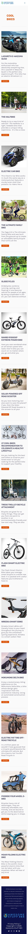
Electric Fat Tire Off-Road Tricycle (12, 739)
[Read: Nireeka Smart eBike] (14, 607)
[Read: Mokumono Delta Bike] (14, 663)
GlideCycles (8, 281)
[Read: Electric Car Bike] (14, 156)
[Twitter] (8, 931)
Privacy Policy (13, 924)
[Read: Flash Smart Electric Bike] (14, 548)
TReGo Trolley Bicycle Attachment (13, 505)
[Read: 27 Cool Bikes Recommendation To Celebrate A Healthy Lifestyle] (14, 432)
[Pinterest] (19, 931)
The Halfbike (8, 117)
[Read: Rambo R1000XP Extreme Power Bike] (14, 323)
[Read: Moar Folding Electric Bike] (14, 840)
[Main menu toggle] (25, 3)
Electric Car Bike (10, 171)
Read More (5, 81)
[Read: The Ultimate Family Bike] (14, 210)
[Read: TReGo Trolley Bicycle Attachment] (14, 490)
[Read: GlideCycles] (14, 267)
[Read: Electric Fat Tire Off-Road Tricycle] (14, 723)
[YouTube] (16, 931)
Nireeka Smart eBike (12, 621)
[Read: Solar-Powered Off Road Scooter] (14, 379)
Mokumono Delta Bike (12, 677)
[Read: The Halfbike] (14, 102)
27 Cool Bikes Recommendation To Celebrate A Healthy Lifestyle (12, 447)
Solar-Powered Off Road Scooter (11, 395)
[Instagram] (11, 931)
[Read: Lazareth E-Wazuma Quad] (14, 42)
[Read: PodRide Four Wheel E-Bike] (14, 782)
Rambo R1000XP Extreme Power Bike (11, 338)
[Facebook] (14, 931)
